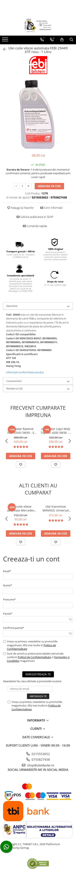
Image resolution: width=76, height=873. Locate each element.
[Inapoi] (3, 49)
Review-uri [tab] (14, 388)
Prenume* (9, 599)
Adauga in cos (49, 186)
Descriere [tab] (11, 306)
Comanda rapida (36, 226)
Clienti (36, 729)
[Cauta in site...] (71, 40)
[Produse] (5, 41)
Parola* (7, 613)
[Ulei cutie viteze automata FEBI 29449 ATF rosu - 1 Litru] (38, 114)
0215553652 (40, 754)
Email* (7, 571)
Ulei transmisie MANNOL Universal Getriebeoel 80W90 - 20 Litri (56, 508)
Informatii (36, 720)
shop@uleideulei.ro (40, 765)
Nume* (7, 585)
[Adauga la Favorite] (20, 464)
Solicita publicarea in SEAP (36, 217)
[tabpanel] (38, 114)
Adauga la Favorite (22, 208)
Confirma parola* (13, 628)
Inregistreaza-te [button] (38, 674)
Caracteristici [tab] (14, 381)
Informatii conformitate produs (25, 372)
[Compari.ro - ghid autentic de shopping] (38, 863)
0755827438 (40, 759)
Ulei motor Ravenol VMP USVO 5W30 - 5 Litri (20, 431)
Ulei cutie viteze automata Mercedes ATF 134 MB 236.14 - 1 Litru (20, 508)
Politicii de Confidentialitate (34, 657)
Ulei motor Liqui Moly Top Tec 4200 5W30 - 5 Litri (56, 431)
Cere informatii (53, 208)
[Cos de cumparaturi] (62, 40)
